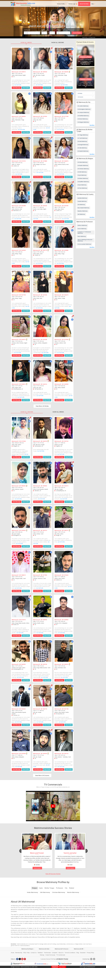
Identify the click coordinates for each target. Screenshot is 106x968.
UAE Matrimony (81, 214)
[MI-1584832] (42, 472)
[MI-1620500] (64, 371)
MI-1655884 (65, 250)
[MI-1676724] (21, 148)
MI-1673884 (44, 161)
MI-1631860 (65, 339)
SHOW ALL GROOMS (57, 42)
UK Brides (80, 93)
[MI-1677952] (42, 562)
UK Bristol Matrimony (83, 119)
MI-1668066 (65, 619)
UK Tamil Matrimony (82, 138)
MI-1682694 (22, 116)
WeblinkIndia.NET (91, 966)
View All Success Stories (53, 874)
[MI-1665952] (21, 651)
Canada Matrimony (82, 201)
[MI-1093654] (21, 517)
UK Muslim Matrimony (83, 165)
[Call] (29, 49)
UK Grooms (80, 97)
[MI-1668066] (64, 606)
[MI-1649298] (21, 740)
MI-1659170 (44, 250)
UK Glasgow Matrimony (83, 122)
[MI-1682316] (64, 517)
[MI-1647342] (42, 281)
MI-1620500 (65, 384)
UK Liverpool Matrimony (83, 112)
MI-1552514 (65, 486)
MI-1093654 (22, 530)
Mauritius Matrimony (82, 211)
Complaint (54, 952)
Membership (18, 952)
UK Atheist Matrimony (83, 178)
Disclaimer (83, 952)
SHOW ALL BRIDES (26, 42)
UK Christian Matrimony (83, 168)
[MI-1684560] (42, 58)
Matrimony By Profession (62, 949)
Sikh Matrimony (45, 892)
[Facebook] (17, 959)
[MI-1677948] (64, 103)
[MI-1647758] (21, 281)
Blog (77, 952)
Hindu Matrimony (32, 892)
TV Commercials (60, 955)
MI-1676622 (65, 575)
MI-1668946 (44, 619)
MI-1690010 (22, 71)
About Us (61, 952)
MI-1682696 (65, 71)
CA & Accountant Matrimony (84, 244)
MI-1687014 (44, 530)
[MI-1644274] (21, 326)
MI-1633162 (65, 441)
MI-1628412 (22, 384)
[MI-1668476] (64, 148)
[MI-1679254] (42, 103)
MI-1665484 (65, 205)
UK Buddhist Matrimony (83, 181)
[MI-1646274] (64, 281)
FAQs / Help (26, 952)
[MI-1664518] (42, 428)
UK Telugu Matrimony (83, 135)
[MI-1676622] (64, 562)
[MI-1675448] (21, 428)
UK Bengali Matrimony (83, 144)
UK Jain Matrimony (82, 175)
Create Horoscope (50, 955)
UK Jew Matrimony (82, 185)
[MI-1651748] (64, 695)
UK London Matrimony (83, 106)
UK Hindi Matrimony (82, 141)
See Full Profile (17, 85)
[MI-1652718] (42, 695)
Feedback (40, 952)
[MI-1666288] (21, 192)
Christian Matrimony (58, 892)
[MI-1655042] (21, 695)
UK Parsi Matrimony (82, 188)
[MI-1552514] (64, 472)
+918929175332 (62, 959)
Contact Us (34, 952)
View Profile (26, 87)
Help (92, 4)
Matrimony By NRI (79, 949)
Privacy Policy (90, 952)
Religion (59, 30)
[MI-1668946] (42, 606)
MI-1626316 (44, 384)
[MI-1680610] (21, 562)
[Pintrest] (25, 959)
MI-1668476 (65, 161)
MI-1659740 (44, 664)
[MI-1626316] (42, 371)
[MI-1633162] (64, 428)
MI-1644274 (22, 339)
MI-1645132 (65, 753)
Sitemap (42, 955)
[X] (20, 959)
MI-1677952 (44, 575)
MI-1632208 (44, 339)
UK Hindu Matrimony (82, 162)
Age (42, 30)
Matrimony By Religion (27, 949)
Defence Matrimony (82, 225)
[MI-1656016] (64, 651)
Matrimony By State (44, 949)
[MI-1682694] (21, 103)
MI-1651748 (65, 709)
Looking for (27, 30)
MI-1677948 (65, 116)
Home (12, 952)
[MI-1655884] (64, 237)
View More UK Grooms (42, 775)
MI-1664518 (44, 441)
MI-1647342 (44, 295)
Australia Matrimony (82, 198)
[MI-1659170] (42, 237)
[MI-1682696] (64, 58)
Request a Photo (85, 58)
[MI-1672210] (21, 606)
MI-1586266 (22, 486)
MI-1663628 (22, 250)
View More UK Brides (42, 406)
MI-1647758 (22, 295)
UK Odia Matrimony (82, 148)
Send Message (16, 87)
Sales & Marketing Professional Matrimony (85, 240)
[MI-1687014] (42, 517)
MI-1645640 (44, 753)
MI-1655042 (22, 709)
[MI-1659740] (42, 651)
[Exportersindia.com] (88, 963)
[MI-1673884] (42, 148)
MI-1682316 (65, 530)
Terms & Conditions (70, 952)
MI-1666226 (44, 205)
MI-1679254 (44, 116)
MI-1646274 (65, 295)
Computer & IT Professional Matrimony (84, 232)
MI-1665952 (22, 664)
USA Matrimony (81, 204)
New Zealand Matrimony (83, 207)
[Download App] (91, 959)
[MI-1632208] (42, 326)
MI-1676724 (22, 161)
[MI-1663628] (21, 237)
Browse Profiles (61, 4)
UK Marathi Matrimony (83, 151)
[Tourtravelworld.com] (65, 963)
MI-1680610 (22, 575)
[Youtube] (22, 959)
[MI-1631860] (64, 326)
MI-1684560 (44, 71)
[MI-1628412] (21, 371)
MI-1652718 (44, 709)
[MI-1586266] (21, 472)
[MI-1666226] (42, 192)
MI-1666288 (22, 205)
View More (92, 125)
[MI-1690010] (21, 58)
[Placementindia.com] (18, 963)
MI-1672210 (22, 619)
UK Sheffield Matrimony (83, 115)
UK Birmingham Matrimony (84, 109)
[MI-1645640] (42, 740)
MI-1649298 (22, 753)
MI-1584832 (44, 486)
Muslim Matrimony (73, 892)
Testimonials (47, 952)
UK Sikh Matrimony (82, 172)
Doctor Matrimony (82, 228)
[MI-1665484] (64, 192)
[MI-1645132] (64, 740)
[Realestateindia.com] (41, 963)
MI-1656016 (65, 664)
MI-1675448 (22, 441)
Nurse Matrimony (82, 236)
